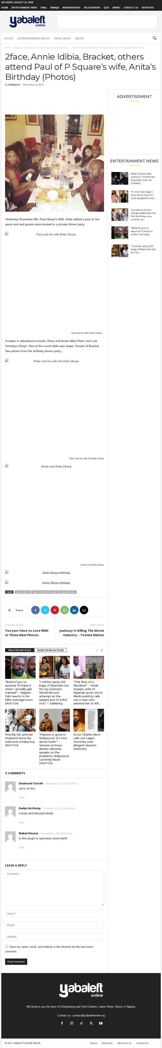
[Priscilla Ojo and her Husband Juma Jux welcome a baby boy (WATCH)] (20, 720)
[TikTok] (81, 1023)
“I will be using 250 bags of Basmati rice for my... (143, 249)
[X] (45, 610)
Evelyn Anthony (30, 808)
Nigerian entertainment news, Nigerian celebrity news (41, 47)
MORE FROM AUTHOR (50, 650)
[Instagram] (72, 1023)
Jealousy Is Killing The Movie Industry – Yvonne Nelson (81, 632)
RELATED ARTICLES (19, 650)
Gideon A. (14, 84)
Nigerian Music (71, 7)
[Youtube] (100, 1023)
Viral (43, 7)
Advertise (148, 7)
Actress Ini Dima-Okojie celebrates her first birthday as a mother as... (143, 214)
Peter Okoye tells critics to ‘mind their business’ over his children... (143, 178)
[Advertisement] (107, 22)
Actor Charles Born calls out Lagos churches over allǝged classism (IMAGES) (86, 741)
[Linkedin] (74, 610)
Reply (22, 797)
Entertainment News (24, 7)
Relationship (92, 7)
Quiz (106, 7)
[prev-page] (97, 650)
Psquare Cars (67, 592)
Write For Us (124, 1043)
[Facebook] (35, 610)
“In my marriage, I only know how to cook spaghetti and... (143, 195)
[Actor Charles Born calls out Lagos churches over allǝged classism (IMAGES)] (88, 720)
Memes (116, 7)
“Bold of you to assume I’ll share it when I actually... (142, 231)
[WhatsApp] (64, 610)
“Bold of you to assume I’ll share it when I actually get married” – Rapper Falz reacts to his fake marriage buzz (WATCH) (19, 692)
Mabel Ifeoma (28, 833)
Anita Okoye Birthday (45, 592)
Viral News (62, 38)
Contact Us (131, 7)
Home (4, 7)
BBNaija (54, 7)
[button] (154, 38)
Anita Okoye (23, 592)
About (93, 1043)
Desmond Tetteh (31, 783)
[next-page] (102, 650)
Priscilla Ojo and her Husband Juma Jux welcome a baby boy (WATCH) (20, 740)
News (79, 38)
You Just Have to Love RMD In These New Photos (27, 632)
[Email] (84, 610)
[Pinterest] (55, 610)
